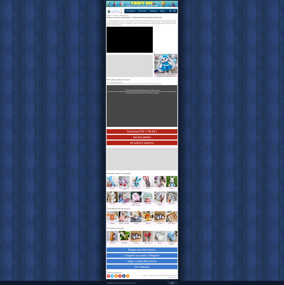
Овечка (160, 243)
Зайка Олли (148, 203)
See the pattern (142, 137)
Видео (162, 11)
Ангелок (136, 223)
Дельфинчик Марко (171, 243)
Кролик (172, 188)
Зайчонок (112, 188)
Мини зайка (172, 203)
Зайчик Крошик (136, 188)
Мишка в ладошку (124, 223)
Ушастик (148, 188)
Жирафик (112, 243)
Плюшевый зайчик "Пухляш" (136, 204)
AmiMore (115, 12)
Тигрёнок (112, 223)
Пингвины (160, 223)
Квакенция (124, 243)
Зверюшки (115, 15)
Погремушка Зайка (159, 204)
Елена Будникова (117, 82)
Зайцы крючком (124, 15)
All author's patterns (142, 142)
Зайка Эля (112, 203)
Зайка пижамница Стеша (124, 188)
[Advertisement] (130, 40)
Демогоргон (148, 243)
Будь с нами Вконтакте (142, 261)
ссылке (156, 93)
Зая (160, 188)
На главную (130, 11)
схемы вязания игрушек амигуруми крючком (163, 275)
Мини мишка (171, 223)
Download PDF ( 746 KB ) (142, 131)
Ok (172, 283)
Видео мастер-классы (142, 249)
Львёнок (148, 223)
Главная (109, 15)
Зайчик (124, 203)
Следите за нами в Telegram (142, 255)
